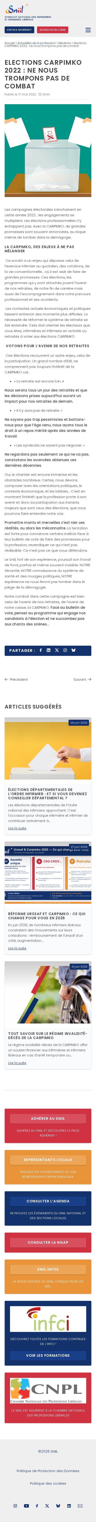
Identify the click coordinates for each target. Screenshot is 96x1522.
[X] (47, 1506)
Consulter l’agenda (48, 1201)
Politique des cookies (48, 1483)
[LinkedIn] (69, 1506)
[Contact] (80, 1506)
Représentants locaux (48, 1159)
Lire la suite (17, 828)
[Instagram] (15, 1506)
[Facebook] (37, 1506)
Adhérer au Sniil (48, 1118)
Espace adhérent (19, 30)
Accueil (10, 43)
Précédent (19, 679)
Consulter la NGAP (48, 1242)
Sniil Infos (48, 1269)
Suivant (80, 679)
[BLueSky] (58, 1506)
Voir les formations (48, 1355)
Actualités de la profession (37, 43)
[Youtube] (26, 1506)
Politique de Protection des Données (48, 1470)
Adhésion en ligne (53, 30)
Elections (64, 43)
